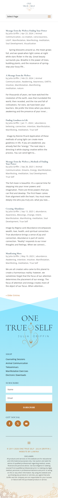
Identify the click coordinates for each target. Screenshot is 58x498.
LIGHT (8, 40)
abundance (40, 123)
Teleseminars (12, 367)
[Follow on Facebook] (9, 423)
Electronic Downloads (16, 375)
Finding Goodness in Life (17, 120)
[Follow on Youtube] (26, 423)
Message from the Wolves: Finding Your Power (26, 30)
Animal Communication (17, 363)
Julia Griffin (14, 33)
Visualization (30, 43)
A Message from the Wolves (18, 75)
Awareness (38, 81)
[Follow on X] (18, 423)
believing (10, 126)
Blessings (21, 214)
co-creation (27, 36)
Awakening (27, 81)
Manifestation (18, 40)
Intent (38, 214)
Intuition (10, 85)
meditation (44, 40)
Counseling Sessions (15, 359)
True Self (34, 129)
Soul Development (14, 43)
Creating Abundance (15, 208)
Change (30, 214)
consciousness (40, 36)
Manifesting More (14, 253)
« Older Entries (13, 295)
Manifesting (32, 40)
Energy (33, 170)
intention (31, 126)
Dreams (25, 170)
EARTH (48, 81)
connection (20, 126)
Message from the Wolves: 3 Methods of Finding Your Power (27, 162)
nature (20, 88)
